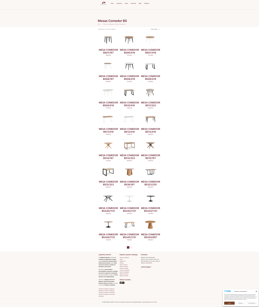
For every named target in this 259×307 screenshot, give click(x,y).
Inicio (99, 24)
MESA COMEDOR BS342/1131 (129, 209)
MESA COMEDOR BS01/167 (108, 51)
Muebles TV (123, 261)
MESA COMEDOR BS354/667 (150, 236)
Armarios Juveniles (124, 270)
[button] (256, 291)
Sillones (122, 263)
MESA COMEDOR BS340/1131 (108, 209)
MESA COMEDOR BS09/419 (150, 77)
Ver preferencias (251, 303)
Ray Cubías (154, 302)
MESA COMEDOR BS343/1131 (150, 209)
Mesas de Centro (124, 274)
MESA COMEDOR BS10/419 (129, 104)
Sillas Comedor (123, 264)
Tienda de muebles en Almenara (107, 292)
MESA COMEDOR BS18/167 (129, 183)
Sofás (121, 259)
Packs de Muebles (124, 257)
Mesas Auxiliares (124, 275)
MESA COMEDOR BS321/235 (150, 183)
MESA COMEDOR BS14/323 (129, 156)
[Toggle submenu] (126, 8)
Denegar (240, 303)
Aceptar (229, 303)
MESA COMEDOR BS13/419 (150, 130)
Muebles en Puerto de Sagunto (106, 290)
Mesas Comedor (124, 266)
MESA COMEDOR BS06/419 (129, 51)
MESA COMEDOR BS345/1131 (129, 236)
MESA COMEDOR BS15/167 (150, 156)
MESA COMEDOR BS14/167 (108, 156)
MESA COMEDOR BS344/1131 (108, 236)
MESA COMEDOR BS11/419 (108, 130)
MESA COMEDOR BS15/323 (108, 183)
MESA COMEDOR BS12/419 (129, 130)
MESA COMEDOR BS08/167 (108, 77)
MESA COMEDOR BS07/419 (150, 51)
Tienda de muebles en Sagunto (106, 288)
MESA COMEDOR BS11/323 (150, 104)
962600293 (149, 263)
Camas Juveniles (124, 268)
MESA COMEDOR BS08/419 (129, 77)
